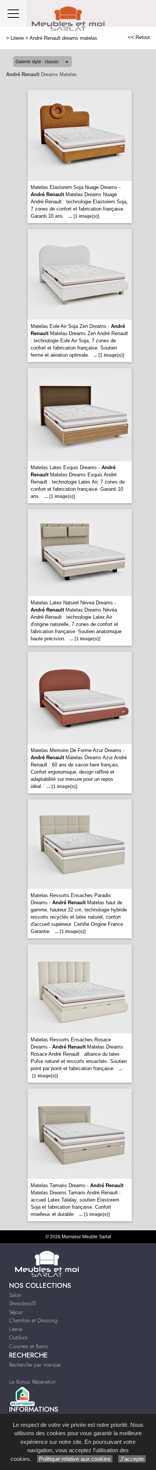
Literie (17, 38)
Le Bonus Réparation (32, 1382)
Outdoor (18, 1337)
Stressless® (22, 1303)
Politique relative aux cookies (74, 1459)
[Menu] (13, 13)
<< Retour (139, 37)
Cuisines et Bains (28, 1346)
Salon (15, 1295)
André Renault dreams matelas (63, 38)
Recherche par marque (35, 1365)
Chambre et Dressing (33, 1320)
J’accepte (132, 1459)
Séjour (16, 1312)
